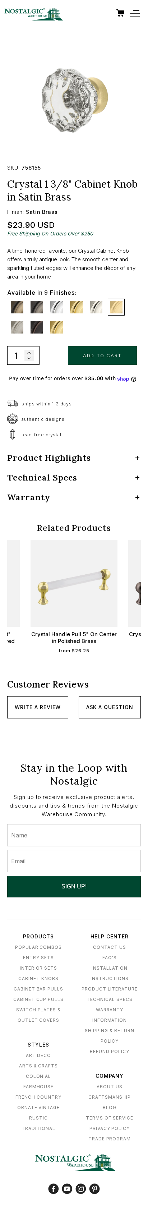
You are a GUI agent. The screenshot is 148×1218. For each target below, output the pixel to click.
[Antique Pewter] (37, 307)
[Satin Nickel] (17, 327)
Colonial (38, 1076)
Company (110, 1076)
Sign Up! (74, 886)
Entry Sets (38, 957)
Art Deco (38, 1055)
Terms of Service (109, 1118)
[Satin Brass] (116, 307)
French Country (38, 1097)
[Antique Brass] (17, 307)
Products (38, 936)
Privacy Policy (109, 1128)
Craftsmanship (109, 1097)
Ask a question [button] (109, 707)
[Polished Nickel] (96, 307)
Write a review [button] (38, 707)
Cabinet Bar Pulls (38, 989)
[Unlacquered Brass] (56, 327)
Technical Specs (109, 999)
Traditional (38, 1128)
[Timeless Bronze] (37, 327)
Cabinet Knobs (38, 978)
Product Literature (110, 989)
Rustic (38, 1118)
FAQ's (109, 957)
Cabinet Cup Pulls (38, 999)
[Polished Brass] (76, 307)
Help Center (110, 936)
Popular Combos (38, 947)
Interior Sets (38, 968)
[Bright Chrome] (56, 307)
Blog (109, 1107)
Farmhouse (38, 1086)
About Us (109, 1086)
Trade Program (109, 1138)
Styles (38, 1045)
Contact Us (109, 947)
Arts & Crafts (38, 1065)
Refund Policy (109, 1051)
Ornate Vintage (38, 1107)
